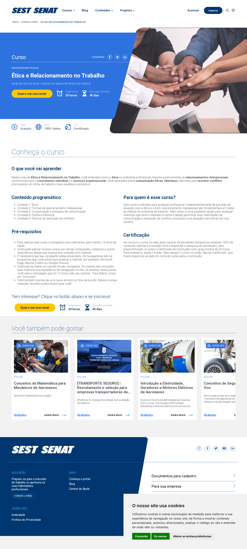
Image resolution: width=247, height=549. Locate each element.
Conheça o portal (79, 479)
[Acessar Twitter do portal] (216, 448)
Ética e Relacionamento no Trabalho (63, 22)
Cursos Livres (30, 22)
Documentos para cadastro (174, 476)
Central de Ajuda (79, 489)
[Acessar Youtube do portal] (224, 448)
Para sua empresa (166, 486)
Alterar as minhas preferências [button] (192, 536)
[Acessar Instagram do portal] (199, 448)
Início (15, 22)
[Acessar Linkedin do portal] (232, 448)
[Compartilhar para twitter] (117, 57)
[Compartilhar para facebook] (109, 57)
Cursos (67, 10)
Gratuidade (18, 515)
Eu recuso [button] (160, 536)
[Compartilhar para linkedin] (125, 57)
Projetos (126, 10)
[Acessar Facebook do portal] (207, 448)
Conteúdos (102, 10)
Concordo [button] (141, 536)
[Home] (35, 10)
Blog (72, 484)
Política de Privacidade (26, 519)
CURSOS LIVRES (23, 496)
